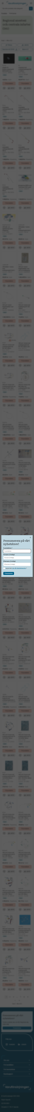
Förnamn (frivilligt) (9, 554)
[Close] (30, 537)
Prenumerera (9, 573)
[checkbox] (4, 568)
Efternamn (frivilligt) (9, 561)
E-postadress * (7, 548)
